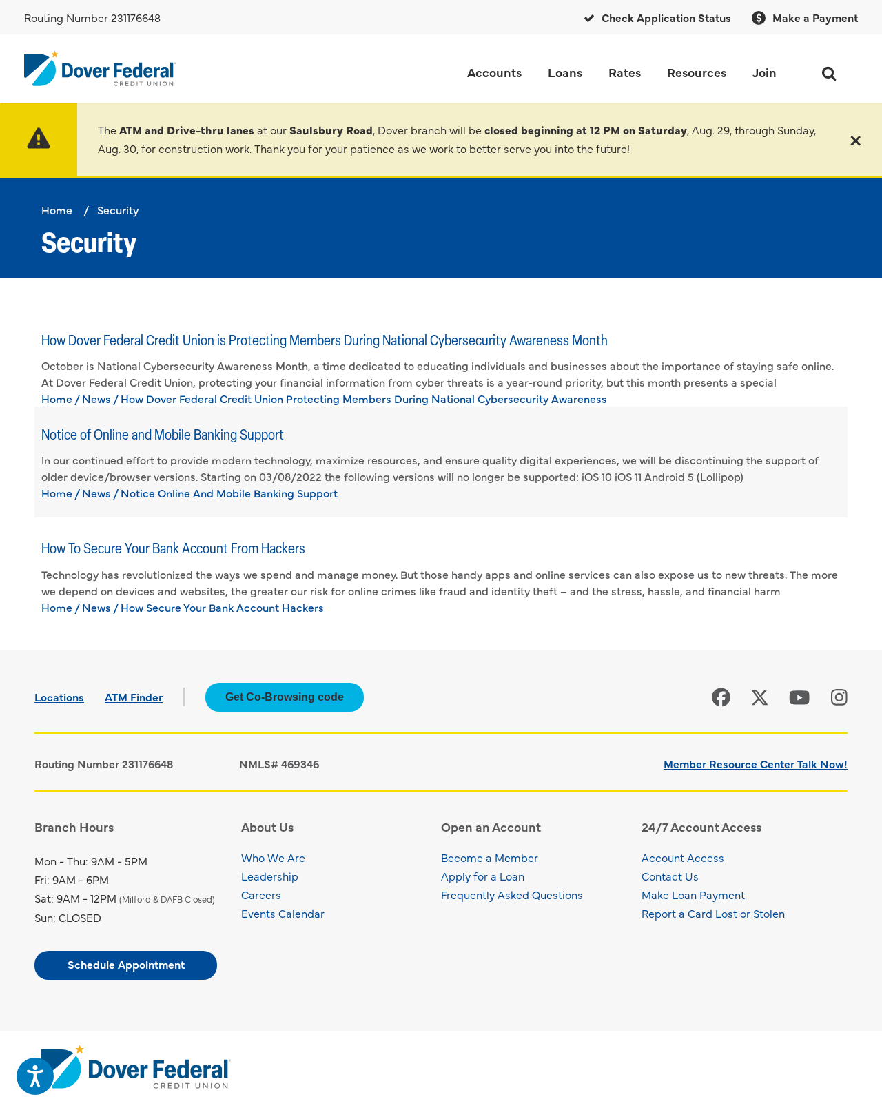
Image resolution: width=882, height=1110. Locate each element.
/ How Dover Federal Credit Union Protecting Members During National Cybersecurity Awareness (360, 398)
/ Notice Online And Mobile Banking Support (225, 492)
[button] (855, 139)
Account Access (683, 857)
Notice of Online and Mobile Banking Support (162, 436)
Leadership (269, 875)
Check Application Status (665, 17)
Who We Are (273, 857)
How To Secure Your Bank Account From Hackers (173, 549)
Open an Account (491, 826)
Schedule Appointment (126, 964)
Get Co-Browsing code (284, 697)
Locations (59, 696)
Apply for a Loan (482, 875)
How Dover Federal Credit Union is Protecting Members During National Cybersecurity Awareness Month (324, 341)
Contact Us (670, 875)
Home (56, 209)
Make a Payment (814, 17)
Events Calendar (283, 913)
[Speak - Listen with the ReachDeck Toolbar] (35, 1076)
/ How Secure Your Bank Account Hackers (218, 607)
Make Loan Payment (693, 894)
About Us (267, 826)
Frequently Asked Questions (512, 894)
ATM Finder (134, 696)
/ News (92, 398)
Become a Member (489, 857)
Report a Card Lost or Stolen (713, 913)
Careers (261, 894)
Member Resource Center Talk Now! (756, 763)
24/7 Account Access (701, 826)
